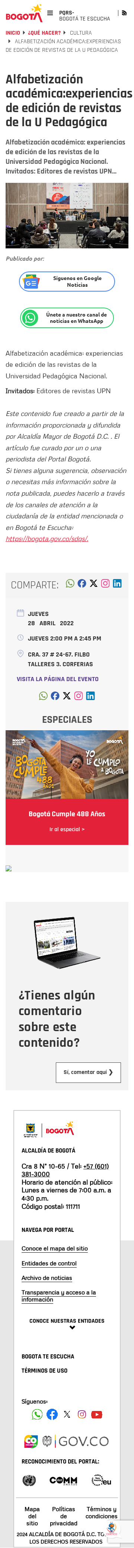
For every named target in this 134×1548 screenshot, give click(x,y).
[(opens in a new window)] (105, 585)
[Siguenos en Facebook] (37, 1414)
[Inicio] (24, 13)
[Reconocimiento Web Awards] (101, 1479)
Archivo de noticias (47, 1277)
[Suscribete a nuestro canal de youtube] (96, 1414)
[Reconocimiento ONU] (29, 1479)
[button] (70, 585)
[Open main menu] (50, 12)
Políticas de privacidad (63, 1516)
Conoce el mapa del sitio (55, 1248)
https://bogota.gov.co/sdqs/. (47, 538)
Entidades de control (49, 1263)
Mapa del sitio (32, 1516)
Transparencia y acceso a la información (59, 1295)
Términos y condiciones (102, 1512)
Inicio (13, 33)
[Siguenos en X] (67, 1414)
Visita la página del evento (58, 679)
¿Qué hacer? (44, 33)
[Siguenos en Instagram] (81, 1414)
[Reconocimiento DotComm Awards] (63, 1479)
